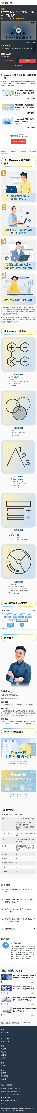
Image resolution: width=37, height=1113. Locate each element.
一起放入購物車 (18, 141)
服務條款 (3, 1073)
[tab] (4, 151)
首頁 (2, 1023)
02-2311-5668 (6, 1097)
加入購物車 (9, 61)
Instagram (6, 1038)
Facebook (6, 1032)
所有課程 (8, 1023)
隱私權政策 (4, 1076)
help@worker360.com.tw (10, 1104)
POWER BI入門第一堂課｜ (18, 762)
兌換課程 (3, 1052)
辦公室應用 (15, 1023)
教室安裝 (3, 1055)
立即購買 (27, 61)
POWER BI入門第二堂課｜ (18, 796)
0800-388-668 (6, 1101)
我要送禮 (19, 65)
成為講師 (3, 1065)
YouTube (6, 1041)
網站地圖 (3, 1079)
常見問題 (3, 1049)
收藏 (28, 42)
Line (4, 1035)
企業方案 (3, 1058)
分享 (34, 42)
